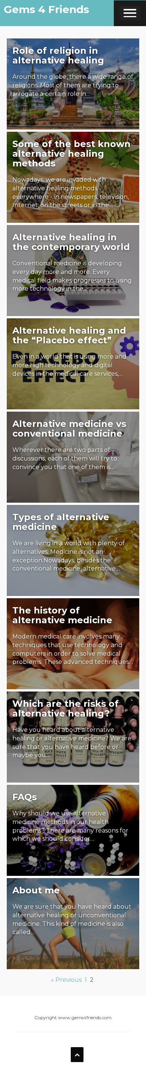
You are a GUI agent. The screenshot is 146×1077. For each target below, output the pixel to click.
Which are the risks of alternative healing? (65, 708)
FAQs (24, 797)
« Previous (66, 979)
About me (36, 890)
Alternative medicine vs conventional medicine (69, 428)
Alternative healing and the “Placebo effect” (69, 335)
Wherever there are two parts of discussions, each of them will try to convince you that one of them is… (64, 458)
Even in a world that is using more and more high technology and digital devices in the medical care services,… (69, 365)
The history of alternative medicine (62, 615)
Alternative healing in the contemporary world (71, 242)
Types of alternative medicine (60, 522)
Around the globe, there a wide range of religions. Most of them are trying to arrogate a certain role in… (72, 85)
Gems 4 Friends (46, 9)
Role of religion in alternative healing (58, 55)
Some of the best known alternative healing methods (71, 153)
